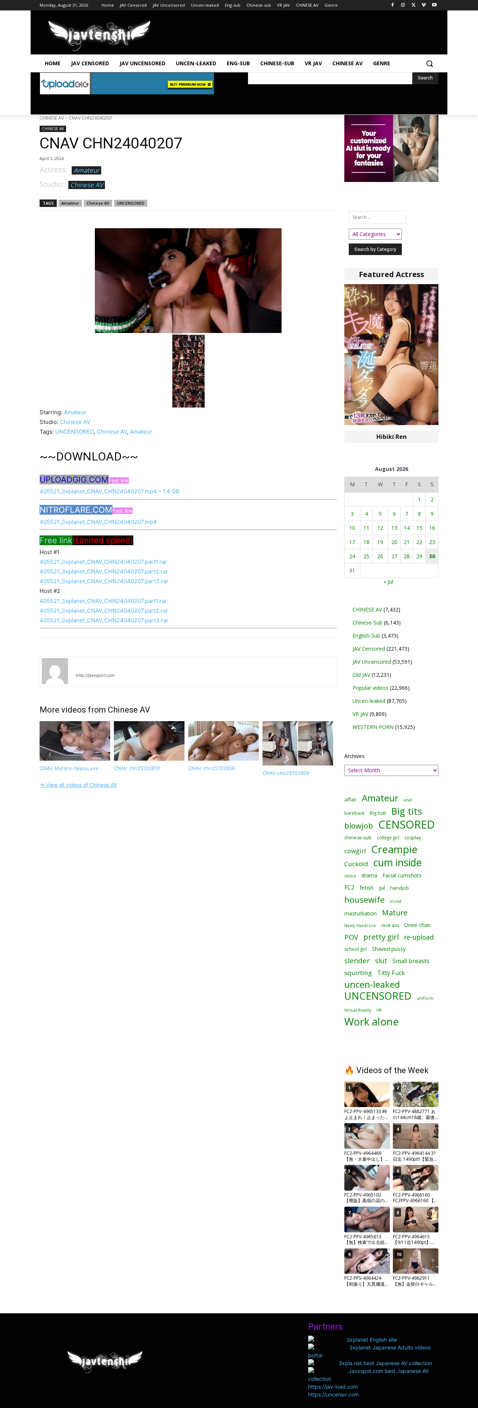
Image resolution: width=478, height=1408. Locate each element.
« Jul (388, 581)
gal (382, 888)
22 (419, 542)
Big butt (378, 813)
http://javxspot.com (95, 675)
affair (350, 799)
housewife (364, 899)
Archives (354, 756)
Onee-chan (417, 924)
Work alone (371, 1021)
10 (352, 527)
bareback (354, 813)
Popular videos (370, 687)
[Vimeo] (423, 5)
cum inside (397, 862)
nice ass (390, 925)
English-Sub (366, 635)
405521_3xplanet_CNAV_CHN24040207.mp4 (98, 521)
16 (432, 527)
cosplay (412, 838)
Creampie (394, 849)
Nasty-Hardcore (360, 925)
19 (380, 542)
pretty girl (381, 937)
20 (394, 542)
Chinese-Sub (367, 622)
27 (394, 556)
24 (352, 556)
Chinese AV (86, 184)
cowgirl (355, 851)
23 (432, 542)
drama (369, 875)
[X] (413, 5)
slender (357, 961)
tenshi (84, 664)
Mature (394, 913)
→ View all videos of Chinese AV (78, 785)
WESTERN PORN (373, 726)
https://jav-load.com (333, 1386)
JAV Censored (369, 648)
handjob (399, 888)
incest (395, 901)
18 (366, 542)
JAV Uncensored (372, 661)
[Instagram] (403, 5)
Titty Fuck (391, 973)
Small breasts (410, 961)
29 (419, 556)
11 (366, 527)
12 (380, 527)
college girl (388, 837)
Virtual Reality (357, 1010)
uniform (425, 998)
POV (351, 937)
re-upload (419, 937)
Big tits (406, 811)
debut (350, 876)
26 (380, 556)
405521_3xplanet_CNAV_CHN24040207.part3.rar (104, 581)
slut (381, 961)
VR (379, 1010)
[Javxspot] (99, 36)
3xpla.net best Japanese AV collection (385, 1363)
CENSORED (406, 825)
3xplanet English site (372, 1339)
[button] (429, 63)
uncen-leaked (372, 985)
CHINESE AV (52, 118)
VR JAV (360, 713)
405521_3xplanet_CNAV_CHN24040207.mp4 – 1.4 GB (110, 491)
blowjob (358, 826)
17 (352, 542)
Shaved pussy (389, 948)
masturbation (360, 913)
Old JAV (361, 674)
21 (407, 542)
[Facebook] (392, 5)
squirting (358, 973)
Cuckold (356, 864)
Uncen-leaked (369, 700)
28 (407, 556)
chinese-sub (358, 838)
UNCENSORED (131, 203)
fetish (366, 887)
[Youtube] (434, 5)
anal (408, 799)
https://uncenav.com (333, 1394)
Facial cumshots (402, 875)
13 (394, 527)
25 (366, 556)
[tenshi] (55, 671)
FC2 (349, 888)
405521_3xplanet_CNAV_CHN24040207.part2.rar (104, 571)
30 (432, 556)
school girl (355, 949)
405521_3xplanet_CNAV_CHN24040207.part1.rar (103, 561)
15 (419, 527)
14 (407, 527)
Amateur (86, 170)
